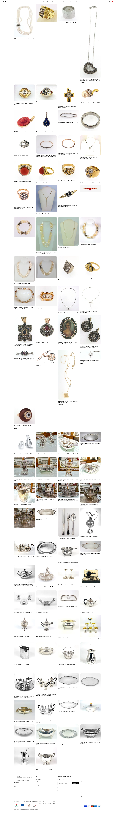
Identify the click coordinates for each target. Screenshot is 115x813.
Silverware (83, 783)
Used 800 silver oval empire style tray (44, 556)
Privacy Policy (38, 785)
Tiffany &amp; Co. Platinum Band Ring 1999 (89, 133)
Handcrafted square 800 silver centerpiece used (45, 744)
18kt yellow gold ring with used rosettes (67, 180)
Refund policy (54, 802)
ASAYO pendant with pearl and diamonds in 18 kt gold (90, 103)
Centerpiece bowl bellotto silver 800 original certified (68, 454)
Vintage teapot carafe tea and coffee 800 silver (23, 480)
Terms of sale (38, 783)
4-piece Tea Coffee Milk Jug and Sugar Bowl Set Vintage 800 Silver (24, 557)
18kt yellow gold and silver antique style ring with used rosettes (23, 208)
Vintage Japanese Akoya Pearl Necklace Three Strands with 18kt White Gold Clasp (46, 253)
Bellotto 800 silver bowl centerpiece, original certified (90, 480)
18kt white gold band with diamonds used (67, 279)
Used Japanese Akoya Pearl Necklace (88, 244)
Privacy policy (40, 802)
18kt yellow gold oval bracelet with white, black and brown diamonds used (68, 154)
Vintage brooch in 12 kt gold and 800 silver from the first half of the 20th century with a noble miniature (67, 343)
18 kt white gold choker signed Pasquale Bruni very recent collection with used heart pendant (90, 80)
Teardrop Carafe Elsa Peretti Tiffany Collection (24, 453)
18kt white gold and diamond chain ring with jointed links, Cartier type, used (23, 154)
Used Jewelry (83, 790)
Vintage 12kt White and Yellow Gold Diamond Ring (24, 104)
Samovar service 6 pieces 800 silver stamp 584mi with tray (45, 500)
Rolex (82, 785)
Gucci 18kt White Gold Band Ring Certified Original (67, 23)
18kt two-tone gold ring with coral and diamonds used (22, 182)
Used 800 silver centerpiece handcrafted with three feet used (24, 742)
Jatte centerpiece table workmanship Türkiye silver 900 (90, 743)
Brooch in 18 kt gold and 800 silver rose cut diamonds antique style (67, 206)
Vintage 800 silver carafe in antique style (89, 536)
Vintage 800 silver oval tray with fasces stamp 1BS (68, 688)
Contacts (38, 787)
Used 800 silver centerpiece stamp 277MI (23, 721)
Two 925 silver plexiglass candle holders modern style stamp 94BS (67, 585)
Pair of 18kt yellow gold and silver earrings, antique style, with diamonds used (89, 347)
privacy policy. (71, 786)
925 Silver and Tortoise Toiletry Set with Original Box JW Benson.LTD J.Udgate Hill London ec (89, 587)
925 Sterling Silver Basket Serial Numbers (67, 664)
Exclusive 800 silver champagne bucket (22, 504)
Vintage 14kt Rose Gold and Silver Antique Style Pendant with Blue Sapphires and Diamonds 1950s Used (23, 345)
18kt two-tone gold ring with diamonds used (90, 182)
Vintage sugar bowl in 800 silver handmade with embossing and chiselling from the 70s (23, 585)
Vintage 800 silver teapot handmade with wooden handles (89, 505)
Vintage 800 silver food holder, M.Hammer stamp (89, 716)
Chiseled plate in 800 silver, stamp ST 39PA (67, 744)
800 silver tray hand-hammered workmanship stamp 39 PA (90, 554)
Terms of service (45, 802)
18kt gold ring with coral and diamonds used (45, 182)
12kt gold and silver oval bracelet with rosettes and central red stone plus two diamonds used (46, 156)
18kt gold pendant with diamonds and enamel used (46, 132)
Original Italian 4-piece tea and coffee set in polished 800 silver (46, 454)
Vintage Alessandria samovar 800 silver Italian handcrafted (68, 480)
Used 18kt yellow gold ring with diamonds (89, 278)
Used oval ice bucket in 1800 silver (21, 664)
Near (37, 781)
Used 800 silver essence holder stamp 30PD (68, 562)
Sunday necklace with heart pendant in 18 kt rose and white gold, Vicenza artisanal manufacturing (45, 363)
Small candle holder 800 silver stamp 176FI (23, 612)
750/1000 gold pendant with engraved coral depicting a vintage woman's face (23, 132)
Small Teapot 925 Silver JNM (86, 612)
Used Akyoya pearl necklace (64, 247)
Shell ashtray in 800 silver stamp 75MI (44, 586)
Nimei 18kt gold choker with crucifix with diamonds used (89, 312)
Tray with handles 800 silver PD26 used (66, 711)
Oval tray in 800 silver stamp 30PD (43, 660)
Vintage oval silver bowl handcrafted (44, 479)
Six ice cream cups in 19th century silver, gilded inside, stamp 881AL (90, 639)
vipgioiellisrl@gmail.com (24, 780)
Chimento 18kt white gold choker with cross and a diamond (89, 361)
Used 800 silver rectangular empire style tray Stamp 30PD (46, 519)
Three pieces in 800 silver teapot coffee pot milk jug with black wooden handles (46, 695)
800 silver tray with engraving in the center (67, 606)
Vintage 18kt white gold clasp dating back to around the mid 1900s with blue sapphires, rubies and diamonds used (24, 359)
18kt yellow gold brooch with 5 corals (88, 193)
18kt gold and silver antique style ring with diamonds (45, 102)
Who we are (38, 779)
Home (82, 781)
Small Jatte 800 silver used (42, 612)
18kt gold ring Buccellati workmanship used (45, 23)
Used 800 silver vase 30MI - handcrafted (89, 671)
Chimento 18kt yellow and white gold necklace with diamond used (68, 402)
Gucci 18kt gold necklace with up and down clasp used (45, 214)
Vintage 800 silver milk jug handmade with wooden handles (23, 530)
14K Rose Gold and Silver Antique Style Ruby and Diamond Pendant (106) (45, 341)
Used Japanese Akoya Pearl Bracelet (22, 239)
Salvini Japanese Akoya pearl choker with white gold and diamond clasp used (24, 39)
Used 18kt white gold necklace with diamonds (68, 312)
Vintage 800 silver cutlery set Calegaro (66, 538)
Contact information (50, 802)
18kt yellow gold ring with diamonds (44, 308)
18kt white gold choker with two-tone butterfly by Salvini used (88, 158)
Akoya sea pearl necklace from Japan (22, 283)
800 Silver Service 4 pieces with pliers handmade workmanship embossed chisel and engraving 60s (68, 500)
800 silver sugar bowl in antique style (22, 636)
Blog (82, 796)
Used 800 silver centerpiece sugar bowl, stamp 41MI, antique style (67, 636)
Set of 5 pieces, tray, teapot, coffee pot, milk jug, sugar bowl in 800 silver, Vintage (24, 697)
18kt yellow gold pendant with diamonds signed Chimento (67, 107)
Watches (82, 792)
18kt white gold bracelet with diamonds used (68, 122)
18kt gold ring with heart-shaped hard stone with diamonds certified (23, 308)
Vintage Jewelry (84, 788)
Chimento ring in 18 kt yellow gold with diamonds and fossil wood (22, 426)
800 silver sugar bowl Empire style (43, 636)
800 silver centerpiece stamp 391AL (44, 769)
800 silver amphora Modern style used (22, 768)
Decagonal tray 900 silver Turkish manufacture (90, 692)
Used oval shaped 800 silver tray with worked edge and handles (90, 444)
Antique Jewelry (84, 787)
